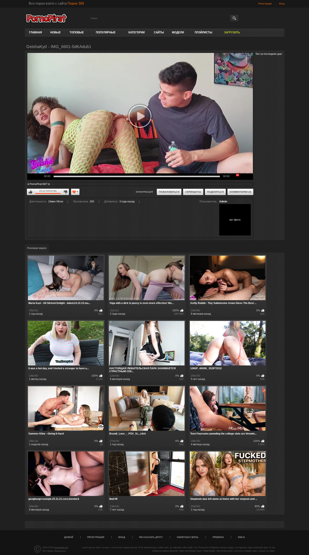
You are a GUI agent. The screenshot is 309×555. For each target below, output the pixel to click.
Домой (68, 537)
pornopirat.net (61, 547)
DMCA (241, 537)
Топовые (77, 32)
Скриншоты (193, 192)
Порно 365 (75, 3)
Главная (35, 32)
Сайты (159, 32)
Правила (218, 537)
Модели (178, 32)
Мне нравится (30, 192)
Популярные (106, 32)
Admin (223, 201)
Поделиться (215, 192)
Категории (136, 32)
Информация (144, 192)
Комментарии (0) (240, 192)
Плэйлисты (203, 32)
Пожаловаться (169, 192)
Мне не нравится (65, 192)
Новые (55, 32)
